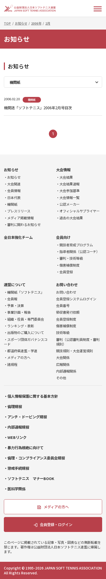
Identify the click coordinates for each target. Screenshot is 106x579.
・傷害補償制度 (68, 265)
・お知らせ (12, 177)
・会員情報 (12, 190)
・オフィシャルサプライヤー (78, 211)
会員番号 (62, 305)
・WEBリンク (15, 437)
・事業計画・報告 (17, 312)
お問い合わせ (67, 284)
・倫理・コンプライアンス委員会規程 (34, 457)
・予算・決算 (14, 305)
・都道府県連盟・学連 (20, 350)
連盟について (14, 284)
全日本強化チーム (18, 237)
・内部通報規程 (16, 426)
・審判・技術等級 (69, 258)
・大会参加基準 (68, 190)
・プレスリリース (17, 211)
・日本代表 (12, 197)
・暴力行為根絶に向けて (23, 447)
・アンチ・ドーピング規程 (25, 416)
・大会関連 (12, 184)
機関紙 (32, 100)
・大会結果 (64, 177)
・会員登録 (64, 271)
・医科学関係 (14, 488)
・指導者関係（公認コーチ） (78, 251)
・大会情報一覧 (68, 197)
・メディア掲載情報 (19, 217)
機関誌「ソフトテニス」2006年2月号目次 (38, 107)
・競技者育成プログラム (74, 244)
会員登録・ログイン (56, 524)
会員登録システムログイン (76, 298)
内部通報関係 (66, 371)
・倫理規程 (13, 406)
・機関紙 (10, 204)
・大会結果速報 (68, 184)
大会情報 (63, 169)
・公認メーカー (68, 204)
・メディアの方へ (17, 357)
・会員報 (10, 298)
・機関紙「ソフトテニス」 (24, 292)
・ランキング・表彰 (19, 325)
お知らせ (11, 169)
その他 (61, 377)
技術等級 (62, 332)
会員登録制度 (66, 319)
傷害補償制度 (66, 325)
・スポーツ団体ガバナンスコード (25, 341)
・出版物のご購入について (24, 332)
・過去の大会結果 (69, 217)
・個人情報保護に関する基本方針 (31, 396)
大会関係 (62, 357)
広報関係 (62, 364)
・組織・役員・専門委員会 (24, 319)
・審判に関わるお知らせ (22, 224)
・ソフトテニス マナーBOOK (29, 478)
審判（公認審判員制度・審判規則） (78, 341)
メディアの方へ (56, 506)
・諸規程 (10, 364)
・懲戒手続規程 (16, 468)
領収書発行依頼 (68, 312)
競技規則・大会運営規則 (74, 350)
